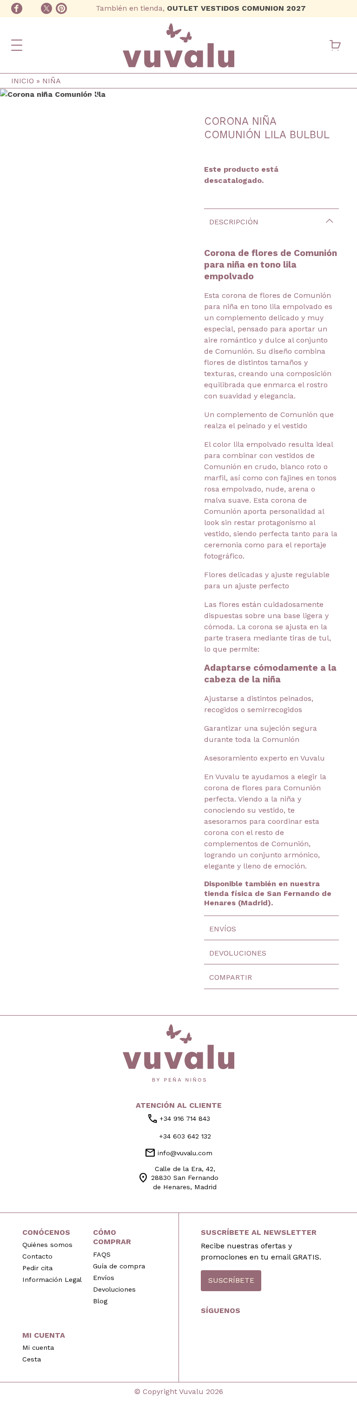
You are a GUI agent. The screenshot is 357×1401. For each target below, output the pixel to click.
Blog (100, 1301)
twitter (46, 8)
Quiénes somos (47, 1244)
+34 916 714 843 (178, 1119)
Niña (51, 80)
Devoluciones (237, 953)
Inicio (22, 80)
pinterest (61, 8)
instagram (31, 8)
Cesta (31, 1359)
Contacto (37, 1256)
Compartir (230, 977)
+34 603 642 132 (340, 8)
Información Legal (52, 1279)
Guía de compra (119, 1266)
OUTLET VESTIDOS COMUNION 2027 (236, 8)
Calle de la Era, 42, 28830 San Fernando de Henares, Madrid (178, 1177)
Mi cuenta (38, 1347)
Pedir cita (37, 1268)
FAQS (102, 1254)
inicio (178, 1053)
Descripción (233, 221)
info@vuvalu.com (178, 1153)
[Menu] (16, 45)
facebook (16, 8)
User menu (313, 45)
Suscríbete (231, 1280)
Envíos (222, 928)
